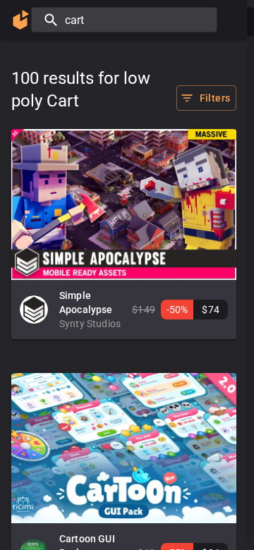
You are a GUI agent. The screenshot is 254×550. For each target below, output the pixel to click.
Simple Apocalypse (86, 302)
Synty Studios (90, 323)
